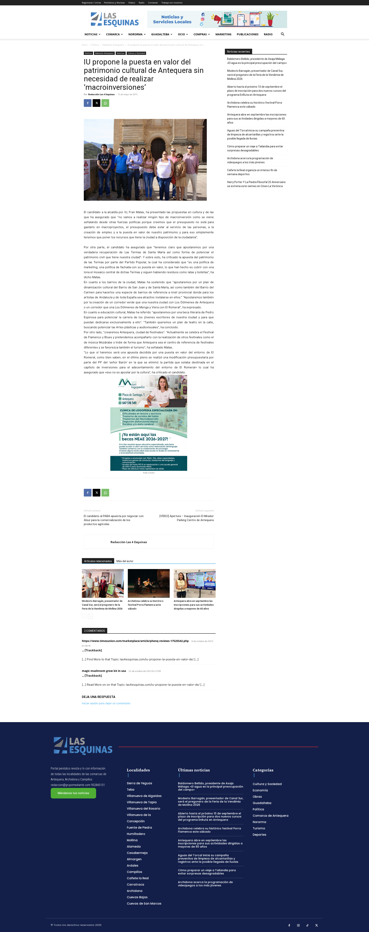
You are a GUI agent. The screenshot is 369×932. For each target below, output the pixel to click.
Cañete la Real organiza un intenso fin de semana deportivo (252, 172)
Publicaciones (247, 34)
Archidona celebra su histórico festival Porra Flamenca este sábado (145, 605)
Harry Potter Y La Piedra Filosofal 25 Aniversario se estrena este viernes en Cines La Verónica (256, 184)
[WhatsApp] (105, 103)
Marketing (223, 34)
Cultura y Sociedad (136, 53)
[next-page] (90, 616)
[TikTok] (307, 925)
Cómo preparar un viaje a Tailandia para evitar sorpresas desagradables (255, 148)
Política (95, 44)
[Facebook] (87, 103)
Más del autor (124, 561)
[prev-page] (84, 616)
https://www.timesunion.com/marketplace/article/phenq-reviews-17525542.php (135, 641)
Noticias (91, 34)
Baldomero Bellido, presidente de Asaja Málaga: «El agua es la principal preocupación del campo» (257, 60)
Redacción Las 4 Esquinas (101, 94)
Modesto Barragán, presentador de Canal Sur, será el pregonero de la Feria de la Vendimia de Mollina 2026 (102, 605)
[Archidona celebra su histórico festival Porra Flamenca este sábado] (149, 583)
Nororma (135, 34)
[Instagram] (298, 925)
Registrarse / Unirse (91, 2)
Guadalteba (160, 34)
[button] (282, 34)
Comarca (113, 34)
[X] (96, 103)
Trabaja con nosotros (171, 2)
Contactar (153, 2)
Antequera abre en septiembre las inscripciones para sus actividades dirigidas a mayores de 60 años (194, 605)
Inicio (84, 44)
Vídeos (131, 2)
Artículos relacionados (98, 561)
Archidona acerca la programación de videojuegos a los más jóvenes (250, 160)
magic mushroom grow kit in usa (104, 671)
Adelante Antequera (113, 44)
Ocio (181, 34)
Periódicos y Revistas (114, 2)
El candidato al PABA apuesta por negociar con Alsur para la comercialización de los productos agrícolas (114, 520)
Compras (200, 34)
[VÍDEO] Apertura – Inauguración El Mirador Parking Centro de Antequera (187, 518)
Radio (142, 2)
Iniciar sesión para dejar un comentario (106, 703)
